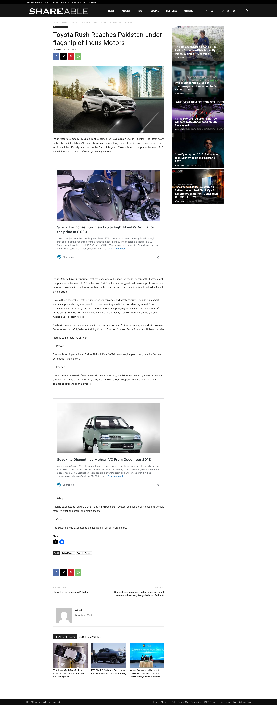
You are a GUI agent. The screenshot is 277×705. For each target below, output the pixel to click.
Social (155, 10)
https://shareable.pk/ (84, 615)
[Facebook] (200, 10)
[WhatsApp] (78, 56)
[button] (247, 11)
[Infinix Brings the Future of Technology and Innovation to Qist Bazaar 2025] (198, 79)
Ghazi (58, 49)
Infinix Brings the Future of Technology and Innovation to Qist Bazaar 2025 (196, 86)
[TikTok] (222, 10)
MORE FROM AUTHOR (90, 637)
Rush (79, 553)
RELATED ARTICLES (65, 637)
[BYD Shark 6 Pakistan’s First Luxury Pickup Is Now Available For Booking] (108, 655)
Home (55, 2)
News (111, 10)
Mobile (126, 10)
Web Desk (179, 57)
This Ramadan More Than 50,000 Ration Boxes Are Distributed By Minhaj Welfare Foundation (196, 50)
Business (171, 10)
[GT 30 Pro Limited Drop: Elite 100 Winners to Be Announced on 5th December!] (198, 115)
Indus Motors (67, 553)
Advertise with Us (79, 2)
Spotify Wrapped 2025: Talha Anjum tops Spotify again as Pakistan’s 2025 (197, 158)
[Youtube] (233, 10)
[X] (228, 10)
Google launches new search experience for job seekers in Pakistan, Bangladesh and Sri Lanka (139, 594)
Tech (140, 10)
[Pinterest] (217, 10)
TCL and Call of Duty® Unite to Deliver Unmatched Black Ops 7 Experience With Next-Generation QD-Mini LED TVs (196, 192)
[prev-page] (55, 683)
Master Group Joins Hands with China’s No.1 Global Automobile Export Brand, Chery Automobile (145, 673)
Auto (74, 22)
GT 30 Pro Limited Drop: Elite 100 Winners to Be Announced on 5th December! (196, 122)
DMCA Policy (209, 702)
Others (188, 10)
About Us (65, 2)
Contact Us (93, 2)
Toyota (87, 553)
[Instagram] (206, 10)
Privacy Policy (224, 702)
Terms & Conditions (242, 702)
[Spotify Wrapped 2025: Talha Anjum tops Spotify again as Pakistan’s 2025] (198, 150)
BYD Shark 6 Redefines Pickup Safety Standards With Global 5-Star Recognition (68, 673)
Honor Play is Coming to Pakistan (70, 592)
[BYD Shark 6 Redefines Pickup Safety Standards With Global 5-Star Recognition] (70, 655)
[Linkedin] (211, 10)
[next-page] (60, 683)
